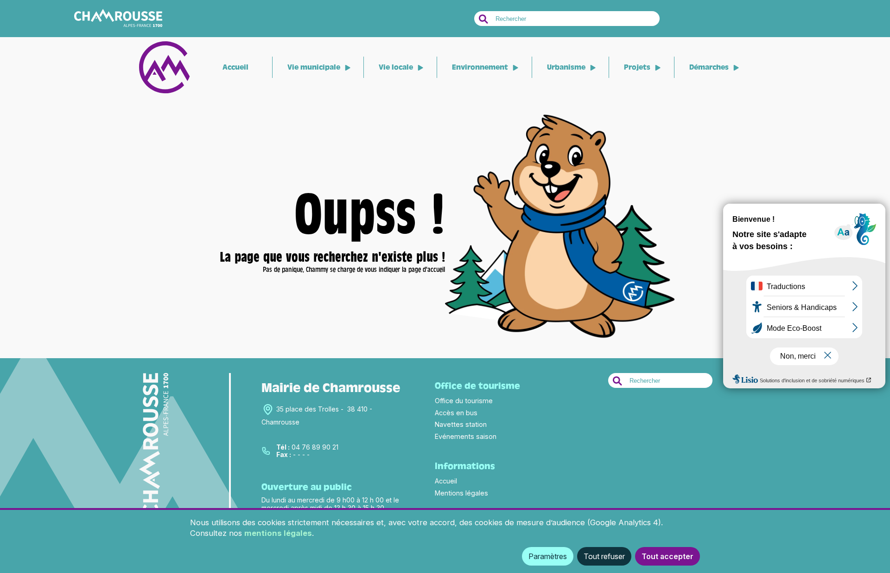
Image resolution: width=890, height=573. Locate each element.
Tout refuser (604, 556)
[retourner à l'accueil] (164, 91)
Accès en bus (456, 413)
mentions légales (278, 533)
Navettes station (461, 424)
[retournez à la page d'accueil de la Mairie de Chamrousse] (559, 338)
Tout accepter (667, 556)
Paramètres (547, 556)
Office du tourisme (464, 401)
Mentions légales (461, 493)
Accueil (235, 67)
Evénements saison (465, 436)
